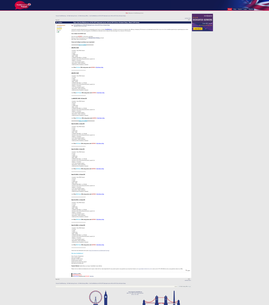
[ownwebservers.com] (58, 32)
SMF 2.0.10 (129, 293)
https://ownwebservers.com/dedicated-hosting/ (99, 250)
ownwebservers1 (61, 25)
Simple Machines (140, 293)
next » (190, 18)
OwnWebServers (75, 273)
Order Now (92, 276)
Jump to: (175, 286)
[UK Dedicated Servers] (202, 31)
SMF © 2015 (134, 293)
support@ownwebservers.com (144, 268)
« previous (186, 18)
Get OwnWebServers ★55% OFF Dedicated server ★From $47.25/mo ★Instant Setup (91, 25)
